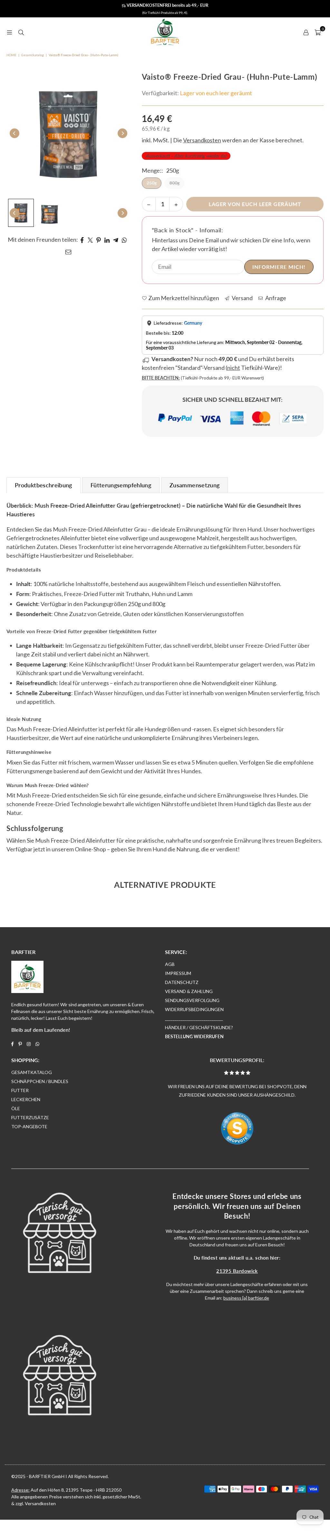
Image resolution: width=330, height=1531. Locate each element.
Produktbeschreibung (43, 485)
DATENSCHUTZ (182, 982)
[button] (318, 32)
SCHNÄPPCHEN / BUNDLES (39, 1081)
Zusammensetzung (194, 485)
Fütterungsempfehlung (121, 485)
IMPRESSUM (178, 973)
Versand (242, 297)
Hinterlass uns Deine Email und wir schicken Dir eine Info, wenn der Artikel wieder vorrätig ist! (231, 244)
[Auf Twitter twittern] (90, 239)
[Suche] (21, 31)
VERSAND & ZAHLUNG (189, 991)
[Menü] (9, 31)
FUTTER (20, 1090)
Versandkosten (40, 1503)
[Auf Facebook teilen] (82, 239)
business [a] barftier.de (246, 1298)
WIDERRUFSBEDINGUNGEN (194, 1009)
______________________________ (194, 1018)
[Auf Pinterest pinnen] (98, 239)
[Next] (122, 133)
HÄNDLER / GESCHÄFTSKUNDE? (199, 1027)
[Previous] (14, 133)
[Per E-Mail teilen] (68, 251)
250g (152, 183)
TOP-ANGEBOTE (29, 1126)
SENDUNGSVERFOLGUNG (192, 1000)
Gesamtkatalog (32, 55)
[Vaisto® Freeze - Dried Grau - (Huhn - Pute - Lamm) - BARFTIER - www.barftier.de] (21, 213)
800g (175, 183)
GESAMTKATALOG (31, 1072)
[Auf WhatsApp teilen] (124, 239)
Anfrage (275, 297)
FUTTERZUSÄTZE (30, 1117)
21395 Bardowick (237, 1271)
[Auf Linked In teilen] (107, 239)
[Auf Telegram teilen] (116, 239)
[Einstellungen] (306, 32)
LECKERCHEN (25, 1099)
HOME (11, 55)
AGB (170, 964)
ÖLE (15, 1108)
